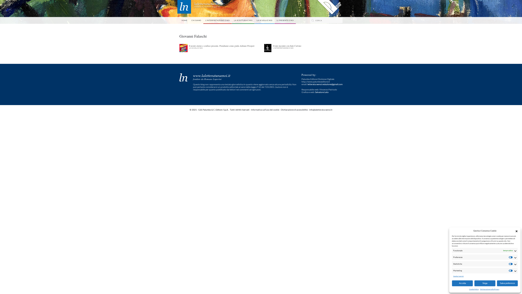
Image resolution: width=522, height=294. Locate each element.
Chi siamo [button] (196, 20)
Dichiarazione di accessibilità (294, 109)
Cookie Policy (474, 289)
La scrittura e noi (243, 20)
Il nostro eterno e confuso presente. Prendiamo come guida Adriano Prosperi (221, 45)
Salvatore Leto (322, 92)
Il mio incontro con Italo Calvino (287, 45)
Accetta (462, 283)
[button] (516, 230)
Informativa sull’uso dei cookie (265, 109)
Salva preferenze (507, 283)
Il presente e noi (285, 20)
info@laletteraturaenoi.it (320, 109)
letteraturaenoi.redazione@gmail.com (325, 84)
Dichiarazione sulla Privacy (489, 289)
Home (184, 20)
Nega (485, 283)
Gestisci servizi (458, 276)
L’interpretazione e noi (283, 48)
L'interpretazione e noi (217, 20)
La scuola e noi (264, 20)
